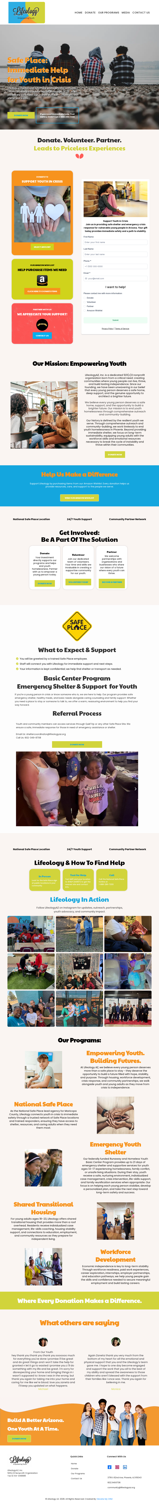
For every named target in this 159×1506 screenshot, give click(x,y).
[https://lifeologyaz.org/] (26, 12)
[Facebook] (109, 1467)
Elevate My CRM (104, 1499)
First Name (89, 237)
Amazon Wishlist (94, 310)
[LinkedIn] (125, 1467)
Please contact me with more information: (103, 293)
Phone (87, 261)
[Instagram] (117, 1467)
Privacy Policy (107, 329)
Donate (90, 298)
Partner (90, 306)
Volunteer (91, 302)
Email (87, 273)
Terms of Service (122, 329)
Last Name (89, 249)
